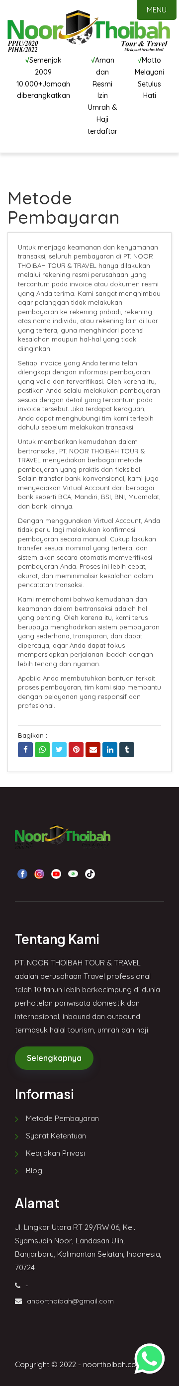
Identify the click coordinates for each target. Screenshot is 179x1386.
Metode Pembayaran (62, 1118)
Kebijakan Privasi (55, 1153)
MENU (157, 9)
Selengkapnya (54, 1058)
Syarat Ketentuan (56, 1135)
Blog (34, 1170)
